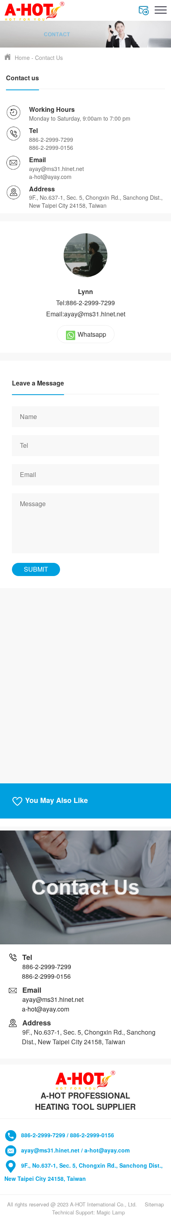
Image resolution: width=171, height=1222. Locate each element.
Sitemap (154, 1204)
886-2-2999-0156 (51, 147)
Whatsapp (92, 334)
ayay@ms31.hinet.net (56, 169)
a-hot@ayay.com (50, 177)
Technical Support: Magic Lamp (88, 1212)
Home (22, 58)
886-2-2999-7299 (51, 139)
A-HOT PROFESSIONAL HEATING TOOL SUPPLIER (85, 1101)
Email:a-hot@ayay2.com (85, 314)
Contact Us (49, 58)
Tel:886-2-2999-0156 (85, 302)
